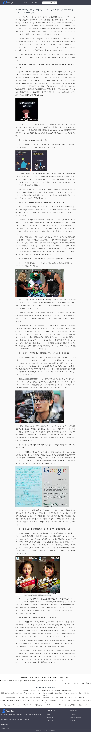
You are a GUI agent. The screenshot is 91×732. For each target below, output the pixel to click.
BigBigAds (50, 717)
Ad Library (73, 720)
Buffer (55, 677)
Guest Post (5, 728)
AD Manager (74, 714)
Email (49, 677)
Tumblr (44, 677)
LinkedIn (61, 677)
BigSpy (34, 2)
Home (25, 2)
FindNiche (50, 720)
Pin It (68, 677)
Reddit (37, 677)
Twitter (31, 677)
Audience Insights (75, 717)
